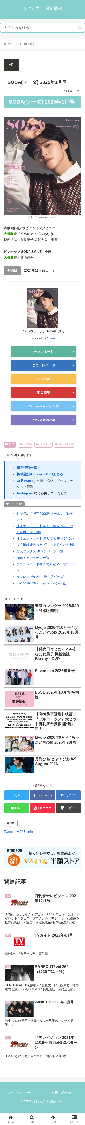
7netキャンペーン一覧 (32, 558)
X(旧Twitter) (26, 481)
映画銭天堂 (67, 444)
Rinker (51, 338)
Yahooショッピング (44, 406)
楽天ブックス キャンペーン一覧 (40, 551)
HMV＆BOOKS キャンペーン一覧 (41, 583)
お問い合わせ (62, 1093)
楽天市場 (43, 392)
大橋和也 (45, 444)
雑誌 (12, 444)
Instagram (25, 493)
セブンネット (44, 351)
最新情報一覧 (27, 467)
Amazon (43, 379)
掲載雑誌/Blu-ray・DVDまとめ (40, 474)
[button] (80, 27)
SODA (28, 444)
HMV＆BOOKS (43, 420)
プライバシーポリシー (23, 1093)
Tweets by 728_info (18, 831)
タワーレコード (43, 365)
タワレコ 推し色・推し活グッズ (40, 577)
